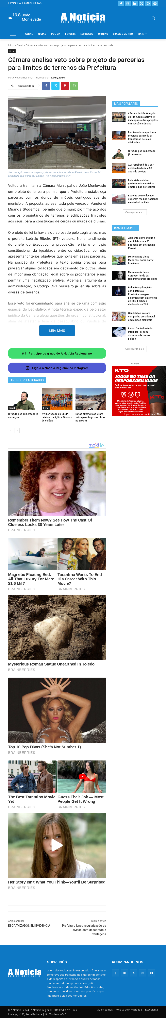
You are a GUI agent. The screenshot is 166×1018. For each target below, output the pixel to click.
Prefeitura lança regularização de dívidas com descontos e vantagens (84, 930)
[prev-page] (10, 430)
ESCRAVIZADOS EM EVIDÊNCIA (29, 925)
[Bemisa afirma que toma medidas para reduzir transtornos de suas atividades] (119, 135)
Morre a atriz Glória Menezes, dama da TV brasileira (140, 260)
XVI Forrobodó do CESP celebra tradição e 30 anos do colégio (57, 417)
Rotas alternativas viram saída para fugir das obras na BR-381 (90, 417)
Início (11, 45)
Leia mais (57, 331)
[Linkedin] (135, 3)
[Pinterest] (65, 86)
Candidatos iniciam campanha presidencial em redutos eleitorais (141, 316)
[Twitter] (142, 3)
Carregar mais (133, 212)
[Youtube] (155, 3)
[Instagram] (128, 3)
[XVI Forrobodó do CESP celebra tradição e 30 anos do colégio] (57, 399)
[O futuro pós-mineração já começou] (23, 399)
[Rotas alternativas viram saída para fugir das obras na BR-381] (91, 399)
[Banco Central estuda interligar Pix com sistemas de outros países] (119, 332)
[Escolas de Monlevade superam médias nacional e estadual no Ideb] (119, 199)
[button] (153, 18)
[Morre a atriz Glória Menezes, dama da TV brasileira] (119, 260)
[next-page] (17, 430)
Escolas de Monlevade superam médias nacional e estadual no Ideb (143, 199)
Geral (20, 45)
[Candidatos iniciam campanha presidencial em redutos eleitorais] (119, 316)
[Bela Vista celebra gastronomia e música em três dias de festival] (119, 183)
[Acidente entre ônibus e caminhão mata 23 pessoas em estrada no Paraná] (119, 241)
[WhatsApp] (148, 3)
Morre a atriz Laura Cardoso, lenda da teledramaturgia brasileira (142, 276)
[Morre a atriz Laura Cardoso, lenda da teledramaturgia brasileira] (119, 275)
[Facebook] (121, 3)
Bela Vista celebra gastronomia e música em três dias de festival (141, 184)
